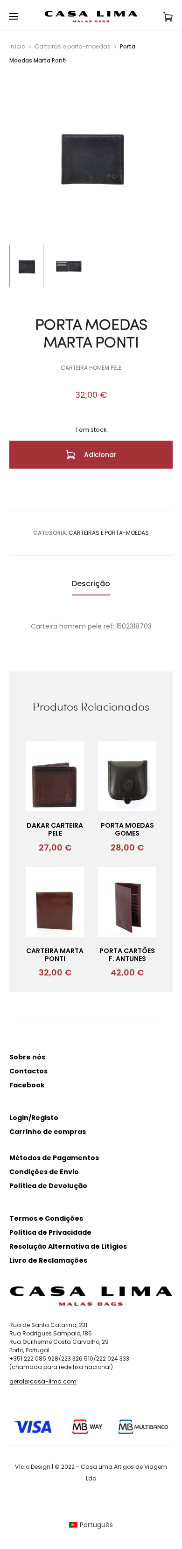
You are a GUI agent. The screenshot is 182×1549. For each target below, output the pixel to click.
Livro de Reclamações (48, 1260)
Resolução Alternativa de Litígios (68, 1246)
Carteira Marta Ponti (55, 954)
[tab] (91, 583)
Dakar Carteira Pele (55, 829)
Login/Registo (33, 1117)
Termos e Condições (46, 1218)
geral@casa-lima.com (43, 1381)
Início (17, 46)
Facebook (27, 1085)
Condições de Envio (44, 1171)
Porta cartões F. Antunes (127, 954)
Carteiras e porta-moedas (73, 46)
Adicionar (99, 454)
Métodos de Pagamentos (54, 1157)
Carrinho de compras (47, 1131)
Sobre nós (27, 1057)
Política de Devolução (48, 1185)
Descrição (91, 583)
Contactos (28, 1071)
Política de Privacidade (50, 1232)
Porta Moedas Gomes (127, 829)
